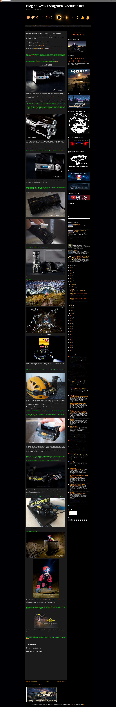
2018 (71, 280)
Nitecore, (46, 629)
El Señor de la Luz (73, 453)
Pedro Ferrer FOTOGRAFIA (75, 500)
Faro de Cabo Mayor (73, 404)
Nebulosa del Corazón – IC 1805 (75, 469)
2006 (71, 331)
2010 (71, 325)
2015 (71, 317)
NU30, (35, 48)
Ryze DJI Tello (76, 244)
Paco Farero (72, 387)
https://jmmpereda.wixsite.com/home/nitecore (43, 43)
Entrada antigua (61, 681)
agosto (72, 289)
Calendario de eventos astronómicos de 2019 (78, 477)
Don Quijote (72, 462)
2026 (71, 267)
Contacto (82, 25)
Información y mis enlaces (72, 25)
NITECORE (32, 55)
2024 (71, 270)
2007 (71, 329)
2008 (71, 328)
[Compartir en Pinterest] (35, 644)
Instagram (57, 25)
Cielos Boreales (73, 371)
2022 (71, 273)
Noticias (71, 410)
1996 (71, 347)
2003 (71, 336)
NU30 (38, 61)
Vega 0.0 (71, 433)
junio (72, 305)
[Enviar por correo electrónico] (31, 644)
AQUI (63, 631)
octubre (72, 286)
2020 (71, 276)
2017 (71, 281)
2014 (71, 318)
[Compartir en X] (33, 644)
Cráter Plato (72, 420)
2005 (71, 333)
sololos (72, 704)
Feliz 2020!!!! (75, 250)
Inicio (47, 681)
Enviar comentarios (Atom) (37, 684)
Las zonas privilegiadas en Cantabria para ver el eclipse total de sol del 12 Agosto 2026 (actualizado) (81, 257)
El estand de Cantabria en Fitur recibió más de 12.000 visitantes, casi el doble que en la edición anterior (78, 412)
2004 (71, 334)
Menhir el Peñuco (76, 224)
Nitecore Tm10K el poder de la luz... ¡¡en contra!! (78, 454)
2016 (71, 315)
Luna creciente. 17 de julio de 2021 (76, 434)
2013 (71, 320)
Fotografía (72, 492)
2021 (71, 275)
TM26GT (45, 60)
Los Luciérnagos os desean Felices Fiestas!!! (78, 493)
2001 (71, 339)
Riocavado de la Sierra (74, 427)
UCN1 (50, 48)
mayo (72, 307)
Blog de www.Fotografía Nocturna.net (55, 6)
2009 (71, 326)
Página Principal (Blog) (31, 25)
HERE (27, 638)
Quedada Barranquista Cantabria (75, 485)
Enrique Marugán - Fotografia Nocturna (78, 403)
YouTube (62, 25)
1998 (71, 344)
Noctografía (72, 461)
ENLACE (50, 96)
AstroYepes (72, 419)
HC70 (54, 601)
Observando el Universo (75, 379)
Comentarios (72, 513)
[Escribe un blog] (32, 644)
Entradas (71, 511)
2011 (71, 323)
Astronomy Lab (73, 468)
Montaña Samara (73, 447)
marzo (72, 310)
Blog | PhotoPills (73, 505)
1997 (71, 345)
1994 (71, 350)
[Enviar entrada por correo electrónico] (29, 644)
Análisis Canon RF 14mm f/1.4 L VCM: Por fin (78, 388)
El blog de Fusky (73, 395)
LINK (37, 106)
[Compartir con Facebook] (34, 644)
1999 (71, 342)
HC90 (53, 60)
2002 (71, 337)
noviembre (73, 284)
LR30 (42, 48)
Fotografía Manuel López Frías (76, 446)
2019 (71, 278)
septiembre (73, 287)
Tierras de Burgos (73, 426)
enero (72, 313)
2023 (71, 272)
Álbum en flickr (41, 45)
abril (71, 308)
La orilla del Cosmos (74, 356)
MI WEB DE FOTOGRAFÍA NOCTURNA (46, 25)
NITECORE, (34, 37)
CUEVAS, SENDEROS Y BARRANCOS (77, 484)
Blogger (83, 704)
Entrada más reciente (31, 681)
